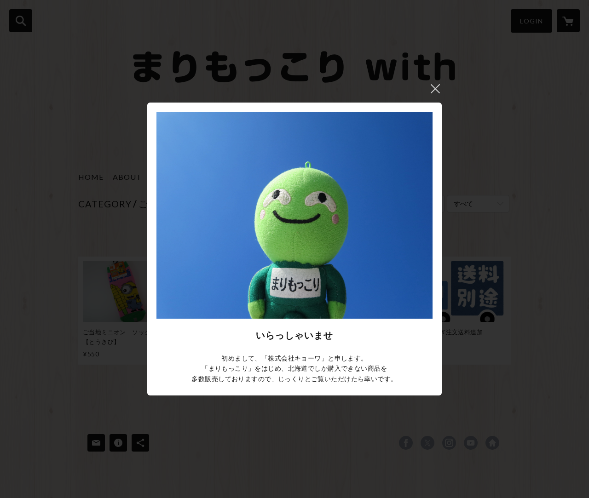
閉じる (435, 88)
